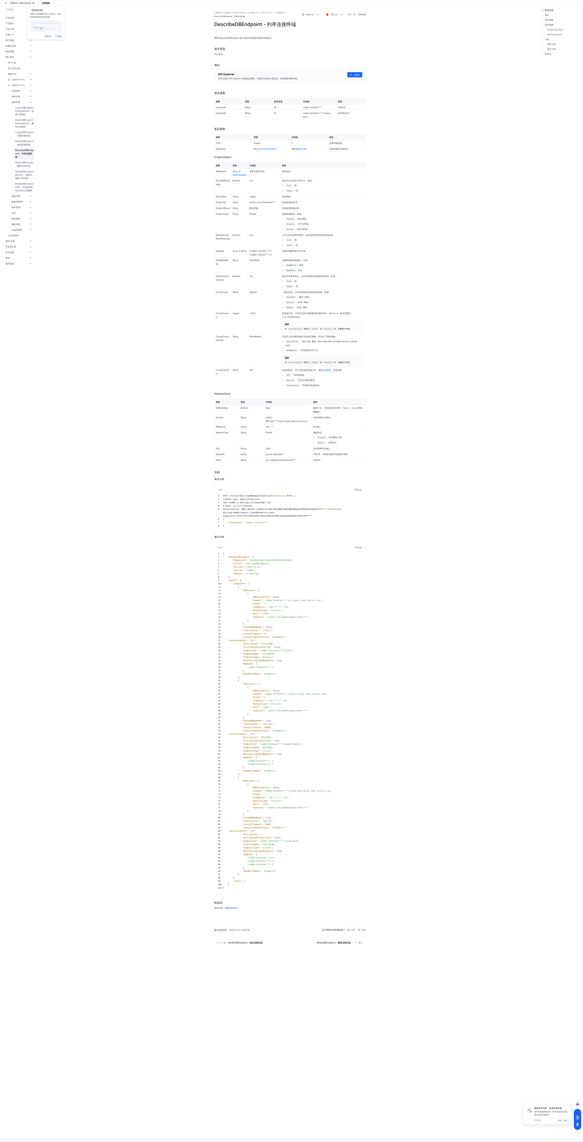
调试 (547, 15)
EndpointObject (555, 29)
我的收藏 (362, 14)
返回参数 (549, 24)
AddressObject (555, 34)
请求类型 (549, 10)
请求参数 (549, 20)
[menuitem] (19, 62)
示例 (547, 39)
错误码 (548, 54)
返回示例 (551, 49)
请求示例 (551, 44)
